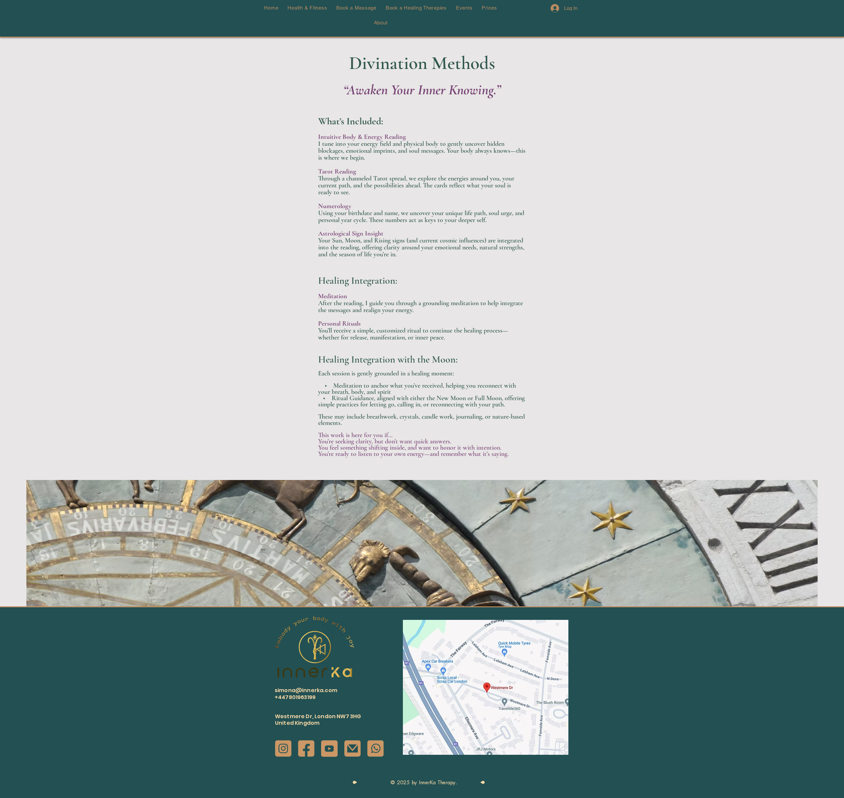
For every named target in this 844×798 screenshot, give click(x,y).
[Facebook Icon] (306, 748)
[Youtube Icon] (329, 748)
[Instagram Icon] (283, 748)
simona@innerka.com (306, 690)
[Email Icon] (352, 748)
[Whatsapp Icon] (375, 748)
